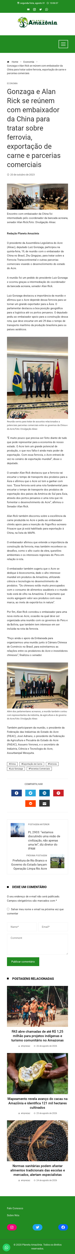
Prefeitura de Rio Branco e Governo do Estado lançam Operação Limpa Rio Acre (29, 862)
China (13, 764)
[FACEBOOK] (16, 793)
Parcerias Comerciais (40, 769)
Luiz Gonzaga (16, 769)
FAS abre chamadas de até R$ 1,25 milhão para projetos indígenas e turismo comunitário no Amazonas (37, 1035)
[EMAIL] (44, 803)
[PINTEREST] (58, 793)
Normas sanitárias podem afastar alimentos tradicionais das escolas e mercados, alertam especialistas (37, 1170)
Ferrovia (53, 764)
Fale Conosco (15, 1208)
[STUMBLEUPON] (30, 803)
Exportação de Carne (32, 764)
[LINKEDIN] (44, 793)
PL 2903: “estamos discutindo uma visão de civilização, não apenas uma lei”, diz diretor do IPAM (44, 836)
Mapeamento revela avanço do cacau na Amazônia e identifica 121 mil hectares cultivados (38, 1103)
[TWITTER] (30, 793)
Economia (12, 83)
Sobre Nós (13, 1215)
